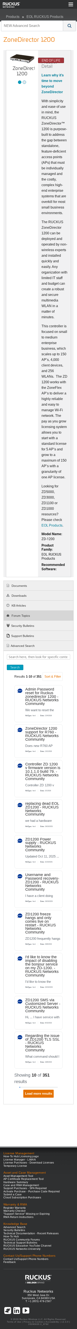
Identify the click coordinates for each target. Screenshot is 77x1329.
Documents (19, 585)
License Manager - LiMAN (19, 1159)
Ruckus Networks (38, 1291)
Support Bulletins (22, 636)
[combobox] (32, 25)
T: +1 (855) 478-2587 (38, 1301)
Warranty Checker (14, 1210)
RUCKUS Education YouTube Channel (27, 1245)
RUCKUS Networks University (21, 1248)
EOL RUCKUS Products (45, 17)
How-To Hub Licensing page (21, 1156)
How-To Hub (11, 1236)
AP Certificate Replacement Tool (23, 1179)
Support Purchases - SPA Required (25, 1188)
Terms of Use (14, 1322)
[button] (69, 25)
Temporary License (15, 1165)
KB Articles (18, 605)
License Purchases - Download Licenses (28, 1162)
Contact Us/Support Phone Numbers (26, 1259)
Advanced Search (23, 646)
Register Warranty (14, 1207)
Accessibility (52, 1322)
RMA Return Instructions (18, 1217)
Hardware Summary (15, 1182)
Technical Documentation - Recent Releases (31, 1233)
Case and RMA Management (21, 1185)
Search (15, 667)
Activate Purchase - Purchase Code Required (31, 1191)
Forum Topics (20, 615)
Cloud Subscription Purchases (22, 1197)
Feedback (9, 1262)
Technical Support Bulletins (20, 1242)
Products (12, 17)
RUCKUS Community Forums (21, 1239)
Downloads (19, 595)
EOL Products (51, 525)
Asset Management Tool (18, 1176)
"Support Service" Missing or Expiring (26, 1213)
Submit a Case (12, 1194)
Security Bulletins (22, 625)
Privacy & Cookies (33, 1322)
